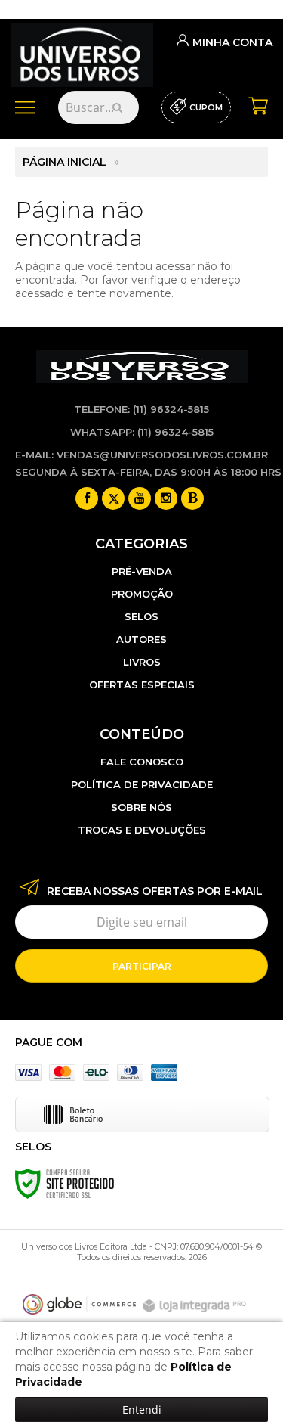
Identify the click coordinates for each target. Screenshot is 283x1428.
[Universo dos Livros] (82, 51)
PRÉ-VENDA (142, 571)
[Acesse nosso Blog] (192, 499)
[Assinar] (141, 966)
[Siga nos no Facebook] (86, 499)
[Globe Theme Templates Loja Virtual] (79, 1304)
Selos (141, 616)
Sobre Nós (141, 807)
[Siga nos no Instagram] (166, 499)
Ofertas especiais (142, 684)
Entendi (141, 1409)
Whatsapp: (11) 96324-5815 (142, 432)
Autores (141, 639)
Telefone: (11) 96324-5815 (141, 409)
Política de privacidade (142, 784)
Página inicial (64, 162)
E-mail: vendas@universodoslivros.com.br (141, 455)
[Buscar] (117, 107)
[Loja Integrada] (196, 1305)
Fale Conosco (141, 762)
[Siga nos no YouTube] (139, 499)
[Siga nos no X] (113, 499)
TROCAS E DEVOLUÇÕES (142, 830)
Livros (142, 662)
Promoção (142, 594)
